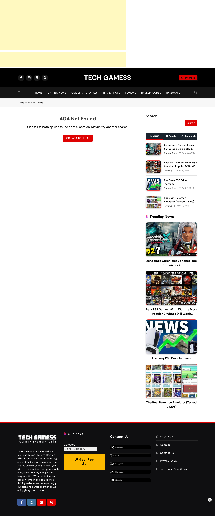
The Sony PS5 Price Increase (171, 358)
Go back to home (77, 138)
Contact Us (167, 453)
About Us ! (166, 436)
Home (39, 92)
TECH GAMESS (107, 77)
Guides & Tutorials (84, 92)
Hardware (173, 92)
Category (69, 444)
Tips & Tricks (111, 92)
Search (151, 116)
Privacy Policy (168, 461)
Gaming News (57, 92)
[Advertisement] (63, 25)
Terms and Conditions (173, 469)
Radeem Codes (151, 92)
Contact (165, 444)
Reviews (130, 92)
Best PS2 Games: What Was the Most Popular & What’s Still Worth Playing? (180, 166)
